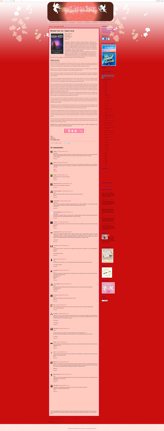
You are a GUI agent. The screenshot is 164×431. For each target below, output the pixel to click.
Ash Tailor (55, 313)
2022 (104, 89)
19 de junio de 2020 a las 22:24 (66, 231)
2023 (104, 87)
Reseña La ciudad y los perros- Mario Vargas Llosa (109, 109)
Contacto (94, 22)
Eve (52, 136)
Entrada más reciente (54, 419)
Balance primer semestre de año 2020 (109, 112)
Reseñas (64, 22)
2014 (104, 162)
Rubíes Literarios (56, 374)
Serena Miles (55, 270)
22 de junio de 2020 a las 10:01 (65, 374)
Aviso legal (103, 22)
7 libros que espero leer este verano (109, 118)
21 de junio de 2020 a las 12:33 (63, 313)
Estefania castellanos (57, 191)
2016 (104, 158)
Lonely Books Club (57, 232)
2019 (104, 152)
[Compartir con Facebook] (68, 143)
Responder (55, 158)
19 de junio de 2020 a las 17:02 (62, 174)
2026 (104, 82)
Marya (111, 235)
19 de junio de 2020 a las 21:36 (67, 212)
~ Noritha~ (55, 222)
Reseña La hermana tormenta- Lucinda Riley (109, 128)
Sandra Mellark (56, 201)
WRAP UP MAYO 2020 (108, 125)
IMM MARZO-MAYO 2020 (109, 132)
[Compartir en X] (67, 143)
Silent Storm (55, 328)
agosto (105, 103)
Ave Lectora (55, 245)
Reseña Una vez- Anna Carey (109, 120)
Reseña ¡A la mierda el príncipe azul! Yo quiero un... (109, 123)
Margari (55, 175)
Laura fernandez (56, 283)
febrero (105, 148)
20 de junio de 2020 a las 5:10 (61, 259)
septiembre (106, 101)
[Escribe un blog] (65, 143)
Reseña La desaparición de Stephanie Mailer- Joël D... (109, 115)
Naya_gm (55, 295)
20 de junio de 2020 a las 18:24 (65, 283)
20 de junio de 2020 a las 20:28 (62, 295)
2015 (104, 160)
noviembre (106, 97)
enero (105, 150)
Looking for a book (57, 183)
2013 (104, 164)
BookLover (55, 362)
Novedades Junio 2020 (108, 140)
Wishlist (87, 22)
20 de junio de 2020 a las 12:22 (64, 270)
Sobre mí (80, 22)
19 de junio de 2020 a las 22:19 (63, 222)
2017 (104, 156)
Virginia (55, 151)
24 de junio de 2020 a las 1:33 (64, 385)
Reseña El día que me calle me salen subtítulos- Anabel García (108, 224)
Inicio (75, 419)
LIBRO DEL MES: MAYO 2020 (108, 138)
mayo (105, 142)
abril (105, 144)
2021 (104, 91)
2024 (104, 86)
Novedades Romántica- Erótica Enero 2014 (108, 216)
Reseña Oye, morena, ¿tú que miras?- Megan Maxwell (108, 199)
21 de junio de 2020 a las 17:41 (61, 352)
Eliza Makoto (55, 385)
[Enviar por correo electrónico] (64, 143)
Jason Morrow (83, 428)
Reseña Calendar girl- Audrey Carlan (108, 192)
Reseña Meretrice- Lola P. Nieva (108, 135)
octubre (105, 99)
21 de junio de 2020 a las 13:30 (64, 328)
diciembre (106, 95)
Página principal (54, 22)
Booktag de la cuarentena (108, 130)
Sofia (54, 259)
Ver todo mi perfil (105, 243)
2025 (104, 84)
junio (105, 107)
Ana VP (54, 162)
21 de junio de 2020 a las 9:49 (61, 304)
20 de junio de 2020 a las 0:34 (63, 245)
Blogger (94, 428)
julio (105, 105)
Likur (54, 352)
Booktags (72, 22)
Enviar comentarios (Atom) (58, 421)
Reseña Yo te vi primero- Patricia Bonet (108, 207)
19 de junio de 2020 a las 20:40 (65, 200)
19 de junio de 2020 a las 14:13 (62, 151)
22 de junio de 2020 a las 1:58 (63, 361)
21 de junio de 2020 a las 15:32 (61, 342)
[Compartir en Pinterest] (69, 143)
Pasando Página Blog (57, 212)
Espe (54, 305)
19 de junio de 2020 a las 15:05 (62, 162)
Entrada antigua (95, 419)
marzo (105, 146)
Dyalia (54, 342)
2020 (104, 93)
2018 (104, 154)
